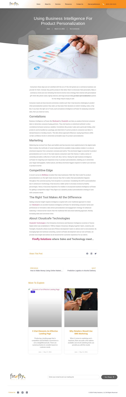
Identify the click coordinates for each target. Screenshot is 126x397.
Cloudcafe (64, 121)
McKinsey (45, 175)
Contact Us (79, 4)
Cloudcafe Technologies (37, 223)
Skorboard (55, 121)
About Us (48, 4)
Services (58, 4)
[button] (87, 253)
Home (38, 4)
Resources (68, 4)
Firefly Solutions (41, 239)
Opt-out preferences (94, 4)
